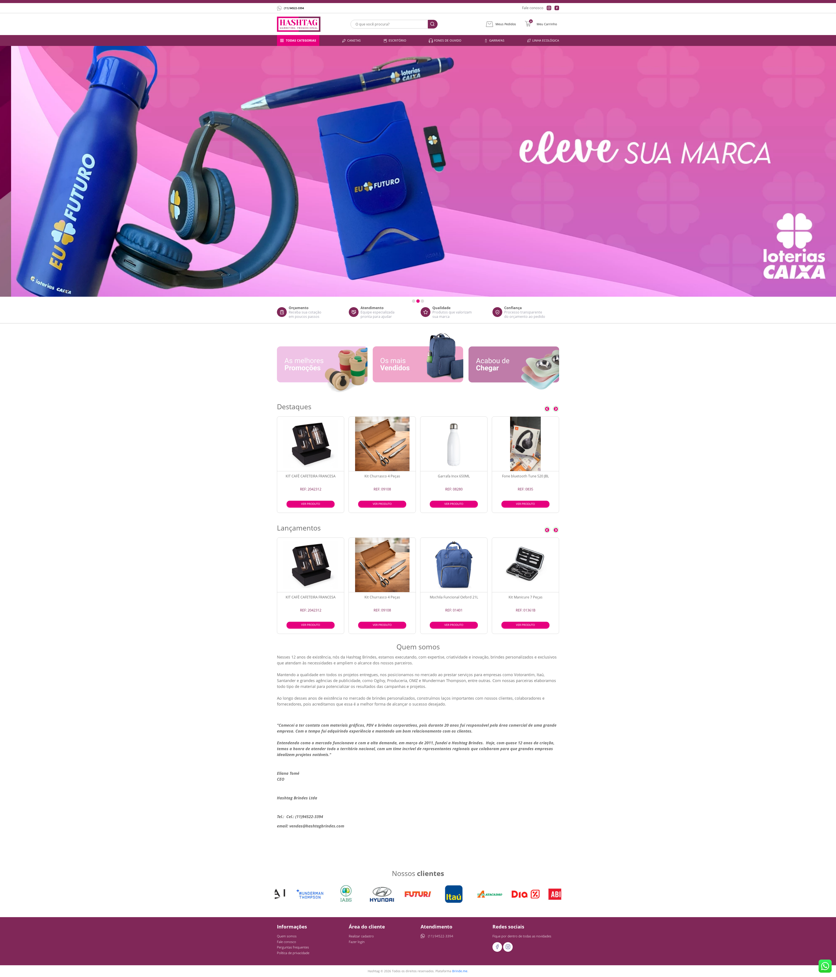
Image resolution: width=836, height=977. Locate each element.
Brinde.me (459, 971)
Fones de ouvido (447, 40)
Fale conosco (532, 7)
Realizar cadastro (361, 936)
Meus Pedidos (506, 24)
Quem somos (287, 936)
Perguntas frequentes (293, 947)
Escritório (397, 40)
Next (556, 409)
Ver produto (310, 504)
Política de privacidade (293, 953)
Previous (547, 409)
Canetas (354, 40)
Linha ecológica (545, 40)
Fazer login (357, 942)
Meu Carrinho (547, 24)
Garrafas (496, 40)
